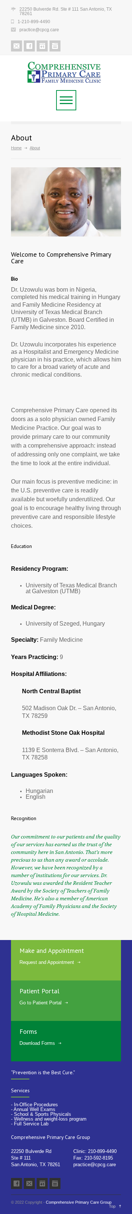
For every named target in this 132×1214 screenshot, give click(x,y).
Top (112, 1206)
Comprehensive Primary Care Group (78, 1202)
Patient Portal (39, 991)
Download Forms (37, 1043)
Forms (28, 1031)
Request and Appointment (46, 962)
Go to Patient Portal (40, 1002)
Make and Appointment (51, 950)
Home (16, 148)
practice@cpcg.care (94, 1164)
